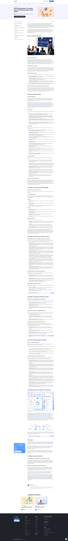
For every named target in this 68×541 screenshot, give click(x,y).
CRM (25, 532)
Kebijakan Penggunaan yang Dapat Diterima (49, 532)
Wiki (35, 528)
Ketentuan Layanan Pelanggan (47, 528)
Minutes (36, 524)
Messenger (36, 519)
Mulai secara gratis (18, 451)
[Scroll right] (53, 3)
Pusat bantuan (45, 524)
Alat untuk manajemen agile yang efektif (18, 33)
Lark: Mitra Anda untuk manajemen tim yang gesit (19, 35)
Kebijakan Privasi (46, 531)
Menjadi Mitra (45, 519)
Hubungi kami (45, 523)
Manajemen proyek (27, 533)
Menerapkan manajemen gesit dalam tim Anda (19, 28)
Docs (36, 520)
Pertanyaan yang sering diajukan (18, 39)
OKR (35, 529)
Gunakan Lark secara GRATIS (19, 16)
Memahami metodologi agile (18, 23)
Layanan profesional (27, 523)
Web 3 (26, 524)
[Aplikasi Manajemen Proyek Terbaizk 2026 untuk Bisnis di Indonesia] (40, 504)
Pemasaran (26, 529)
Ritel (25, 519)
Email (36, 523)
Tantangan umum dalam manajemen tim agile (19, 30)
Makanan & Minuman (27, 520)
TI (25, 528)
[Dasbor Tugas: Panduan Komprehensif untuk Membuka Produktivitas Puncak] (27, 504)
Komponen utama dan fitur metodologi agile (17, 25)
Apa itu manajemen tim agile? (18, 21)
